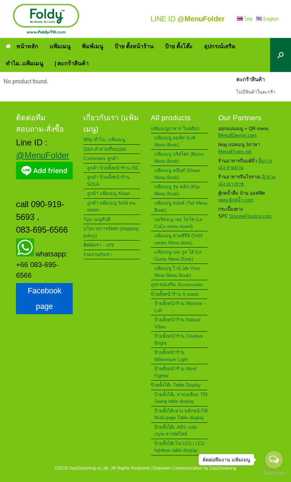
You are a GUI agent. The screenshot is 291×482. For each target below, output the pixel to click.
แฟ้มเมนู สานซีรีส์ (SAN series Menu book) (178, 239)
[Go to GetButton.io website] (274, 474)
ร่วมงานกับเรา (97, 254)
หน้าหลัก (27, 46)
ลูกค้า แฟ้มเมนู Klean (108, 193)
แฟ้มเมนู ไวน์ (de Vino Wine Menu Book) (176, 272)
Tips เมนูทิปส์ (96, 219)
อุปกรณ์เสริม (220, 46)
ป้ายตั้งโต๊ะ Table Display (176, 385)
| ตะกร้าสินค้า (72, 63)
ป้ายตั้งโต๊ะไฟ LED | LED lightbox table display (179, 447)
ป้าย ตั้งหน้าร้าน (134, 46)
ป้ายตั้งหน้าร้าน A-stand (174, 294)
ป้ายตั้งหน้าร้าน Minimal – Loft (180, 307)
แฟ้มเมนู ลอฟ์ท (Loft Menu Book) (175, 141)
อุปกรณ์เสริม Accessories (177, 284)
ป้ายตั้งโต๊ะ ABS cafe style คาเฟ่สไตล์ (175, 431)
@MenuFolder (42, 155)
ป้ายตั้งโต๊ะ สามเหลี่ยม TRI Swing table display (181, 398)
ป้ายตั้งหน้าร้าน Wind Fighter (175, 372)
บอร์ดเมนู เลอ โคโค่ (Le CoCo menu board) (178, 223)
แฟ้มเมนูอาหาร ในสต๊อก (175, 128)
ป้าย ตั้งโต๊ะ (179, 46)
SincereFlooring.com (250, 216)
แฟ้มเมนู (60, 46)
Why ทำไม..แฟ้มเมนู (104, 139)
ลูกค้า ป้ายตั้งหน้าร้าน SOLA (108, 180)
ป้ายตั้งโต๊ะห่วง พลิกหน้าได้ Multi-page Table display (181, 414)
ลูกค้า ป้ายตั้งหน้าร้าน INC (113, 168)
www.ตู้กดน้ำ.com (235, 200)
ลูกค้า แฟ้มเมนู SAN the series (111, 206)
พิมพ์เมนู (92, 46)
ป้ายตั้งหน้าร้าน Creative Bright (178, 339)
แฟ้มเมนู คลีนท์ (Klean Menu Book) (177, 174)
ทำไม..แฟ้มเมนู (24, 63)
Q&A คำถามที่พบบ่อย (104, 149)
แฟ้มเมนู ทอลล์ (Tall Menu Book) (180, 206)
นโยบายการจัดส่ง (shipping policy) (110, 232)
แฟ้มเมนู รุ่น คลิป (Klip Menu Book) (176, 190)
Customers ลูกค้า (101, 158)
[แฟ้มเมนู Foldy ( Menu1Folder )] (46, 19)
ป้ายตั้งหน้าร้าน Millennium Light (171, 356)
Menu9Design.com (237, 135)
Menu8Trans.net (235, 151)
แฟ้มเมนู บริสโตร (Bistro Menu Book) (179, 157)
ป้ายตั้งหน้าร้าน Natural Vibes (177, 323)
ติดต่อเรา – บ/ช (98, 245)
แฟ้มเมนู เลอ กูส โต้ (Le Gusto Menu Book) (178, 255)
